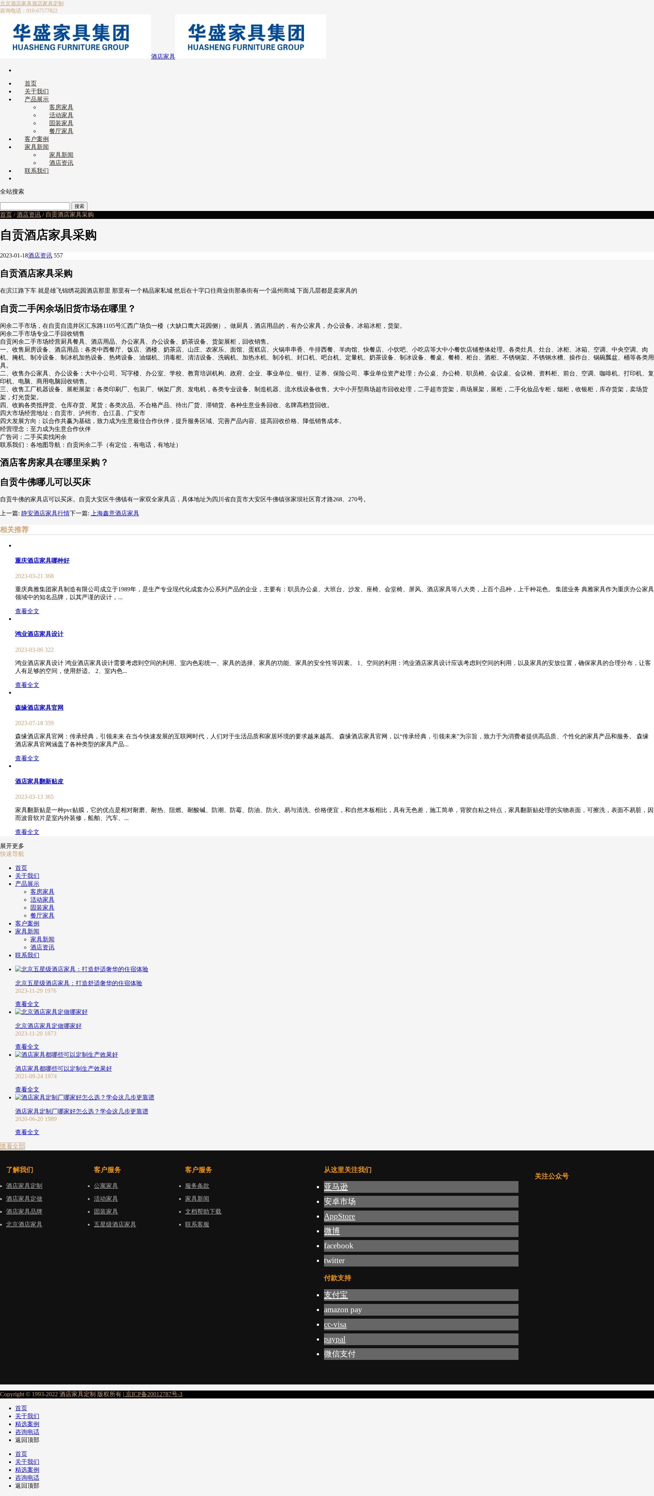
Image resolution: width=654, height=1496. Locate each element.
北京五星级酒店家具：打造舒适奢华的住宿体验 (78, 983)
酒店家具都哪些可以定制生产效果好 (63, 1068)
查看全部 (12, 1146)
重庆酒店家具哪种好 (42, 560)
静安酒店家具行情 (45, 513)
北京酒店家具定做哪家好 (48, 1026)
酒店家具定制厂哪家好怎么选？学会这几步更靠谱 (81, 1111)
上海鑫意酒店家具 (115, 513)
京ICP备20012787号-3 (153, 1394)
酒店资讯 (29, 214)
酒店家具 (163, 56)
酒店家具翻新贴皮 (39, 781)
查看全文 (27, 611)
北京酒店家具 (16, 3)
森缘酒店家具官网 (39, 707)
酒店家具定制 (48, 3)
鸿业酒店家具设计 (39, 634)
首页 (6, 214)
